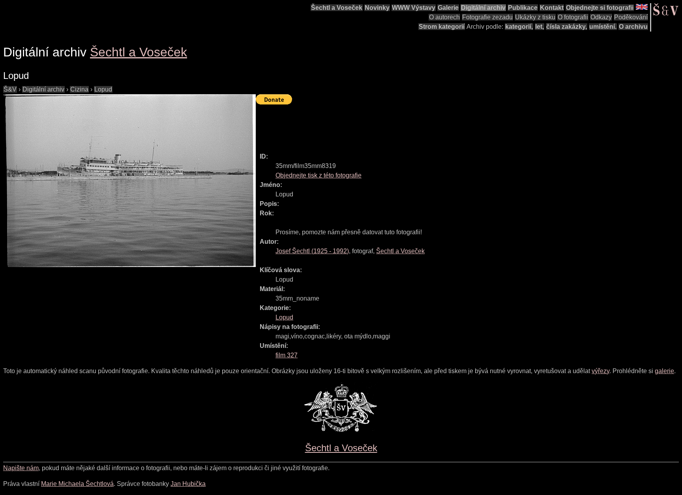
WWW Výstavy (413, 7)
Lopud (103, 89)
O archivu (633, 26)
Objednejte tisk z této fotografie (318, 175)
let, (539, 26)
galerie (664, 371)
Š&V (10, 89)
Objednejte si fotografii (599, 7)
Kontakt (552, 7)
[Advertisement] (399, 125)
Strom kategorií (442, 26)
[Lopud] (129, 180)
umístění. (602, 26)
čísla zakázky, (566, 26)
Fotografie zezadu (487, 17)
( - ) (312, 251)
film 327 (286, 355)
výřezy (600, 371)
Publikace (523, 7)
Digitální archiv (483, 7)
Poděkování (631, 17)
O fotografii (573, 17)
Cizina (79, 89)
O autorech (444, 17)
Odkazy (601, 17)
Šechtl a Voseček (336, 7)
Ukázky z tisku (535, 17)
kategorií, (519, 26)
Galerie (448, 7)
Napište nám (21, 468)
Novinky (377, 7)
